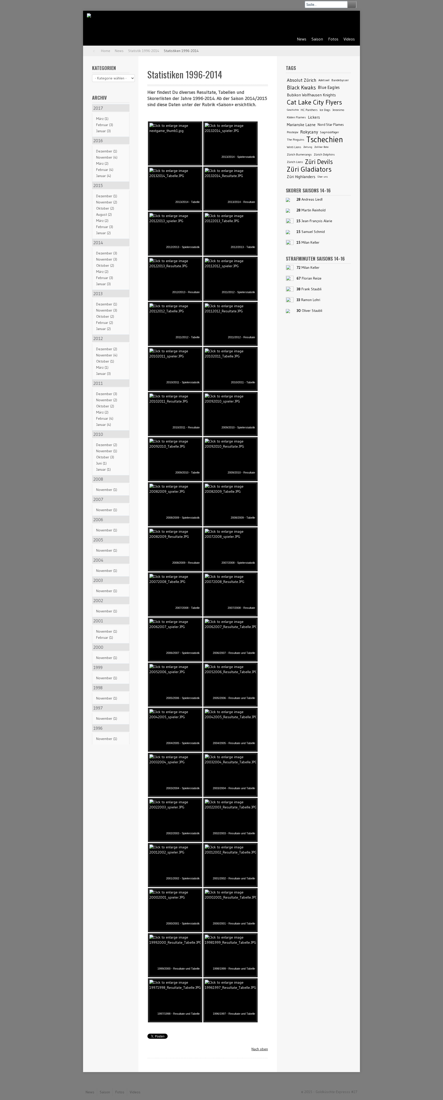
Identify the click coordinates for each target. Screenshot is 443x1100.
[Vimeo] (349, 22)
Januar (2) (103, 233)
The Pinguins (295, 139)
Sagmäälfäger (329, 132)
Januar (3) (103, 131)
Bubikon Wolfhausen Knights (311, 94)
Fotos (333, 39)
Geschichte (293, 109)
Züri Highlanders (301, 176)
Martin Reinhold (313, 210)
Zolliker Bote (321, 147)
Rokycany (309, 132)
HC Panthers (309, 110)
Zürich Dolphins (324, 154)
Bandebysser (340, 80)
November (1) (106, 451)
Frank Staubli (311, 289)
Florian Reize (311, 278)
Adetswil (323, 80)
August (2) (104, 214)
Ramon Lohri (310, 299)
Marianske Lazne (301, 124)
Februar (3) (104, 124)
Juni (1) (101, 463)
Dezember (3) (106, 253)
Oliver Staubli (312, 310)
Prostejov (292, 132)
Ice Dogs (325, 110)
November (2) (106, 202)
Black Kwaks (301, 87)
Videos (349, 39)
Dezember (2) (106, 349)
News (301, 39)
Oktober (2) (105, 208)
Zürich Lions (295, 162)
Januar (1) (103, 469)
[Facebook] (336, 22)
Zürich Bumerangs (299, 154)
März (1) (102, 118)
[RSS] (323, 22)
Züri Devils (319, 162)
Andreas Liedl (312, 199)
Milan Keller (310, 242)
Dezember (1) (106, 151)
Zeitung (307, 147)
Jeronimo (338, 110)
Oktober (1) (105, 361)
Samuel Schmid (313, 231)
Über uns (322, 176)
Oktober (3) (105, 457)
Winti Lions (294, 147)
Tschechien (324, 139)
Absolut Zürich (301, 80)
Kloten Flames (296, 117)
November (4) (106, 157)
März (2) (102, 163)
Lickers (314, 117)
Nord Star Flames (331, 124)
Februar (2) (104, 322)
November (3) (106, 259)
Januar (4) (103, 175)
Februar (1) (104, 637)
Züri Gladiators (309, 169)
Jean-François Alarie (316, 221)
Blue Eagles (329, 87)
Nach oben (259, 1049)
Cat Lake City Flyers (314, 102)
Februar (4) (104, 169)
